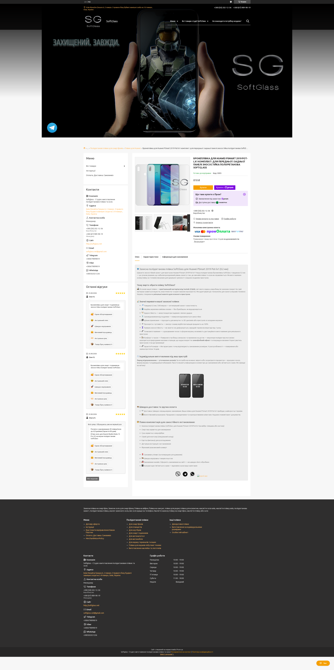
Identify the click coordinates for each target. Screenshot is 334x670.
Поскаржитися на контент (181, 652)
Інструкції (90, 171)
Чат (325, 663)
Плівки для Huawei (133, 148)
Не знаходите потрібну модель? (226, 21)
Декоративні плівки (180, 524)
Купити (203, 187)
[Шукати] (247, 21)
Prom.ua (180, 649)
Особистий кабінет (180, 532)
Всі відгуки (92, 479)
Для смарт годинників (138, 533)
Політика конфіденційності (202, 652)
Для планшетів (135, 527)
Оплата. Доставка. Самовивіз (99, 175)
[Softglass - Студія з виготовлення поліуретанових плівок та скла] (93, 21)
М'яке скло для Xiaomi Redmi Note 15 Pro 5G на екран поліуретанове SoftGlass (105, 436)
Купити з (220, 187)
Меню (172, 21)
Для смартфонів (136, 524)
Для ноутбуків (135, 530)
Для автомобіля (136, 539)
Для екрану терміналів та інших (142, 542)
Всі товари (91, 166)
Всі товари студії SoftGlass (194, 21)
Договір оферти (93, 524)
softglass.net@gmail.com (96, 251)
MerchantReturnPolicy (95, 538)
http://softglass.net (94, 244)
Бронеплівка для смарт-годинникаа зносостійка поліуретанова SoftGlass (105, 306)
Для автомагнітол (137, 536)
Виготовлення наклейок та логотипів (145, 548)
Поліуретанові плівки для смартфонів (106, 148)
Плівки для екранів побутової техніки (145, 545)
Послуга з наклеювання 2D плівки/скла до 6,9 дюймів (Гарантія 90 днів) (106, 430)
